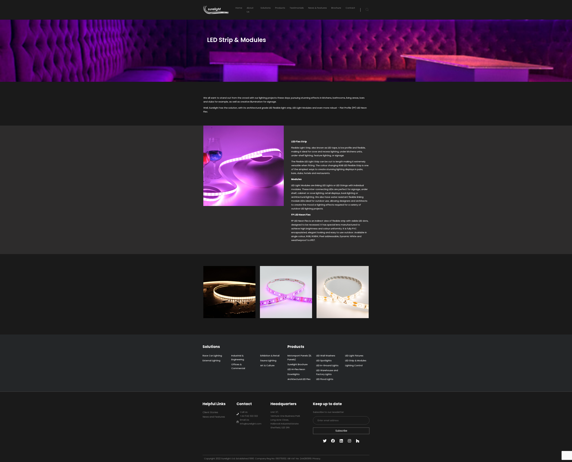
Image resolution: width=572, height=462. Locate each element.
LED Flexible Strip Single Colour (339, 277)
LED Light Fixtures (354, 355)
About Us (250, 9)
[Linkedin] (341, 441)
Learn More (215, 311)
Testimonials (297, 7)
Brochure (336, 7)
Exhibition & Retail (269, 355)
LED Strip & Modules (355, 360)
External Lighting (211, 360)
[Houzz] (357, 441)
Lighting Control (354, 365)
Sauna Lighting (268, 360)
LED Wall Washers (325, 355)
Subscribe (341, 430)
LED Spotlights (324, 360)
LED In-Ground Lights (327, 365)
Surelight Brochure (297, 364)
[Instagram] (349, 441)
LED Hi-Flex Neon (296, 369)
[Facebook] (333, 441)
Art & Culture (267, 365)
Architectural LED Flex (298, 379)
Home (239, 7)
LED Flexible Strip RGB (281, 275)
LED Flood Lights (324, 379)
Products (280, 7)
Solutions (266, 7)
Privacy (316, 458)
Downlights (293, 374)
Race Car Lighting (212, 355)
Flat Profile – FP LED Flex (226, 275)
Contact (350, 7)
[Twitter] (325, 441)
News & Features (317, 7)
